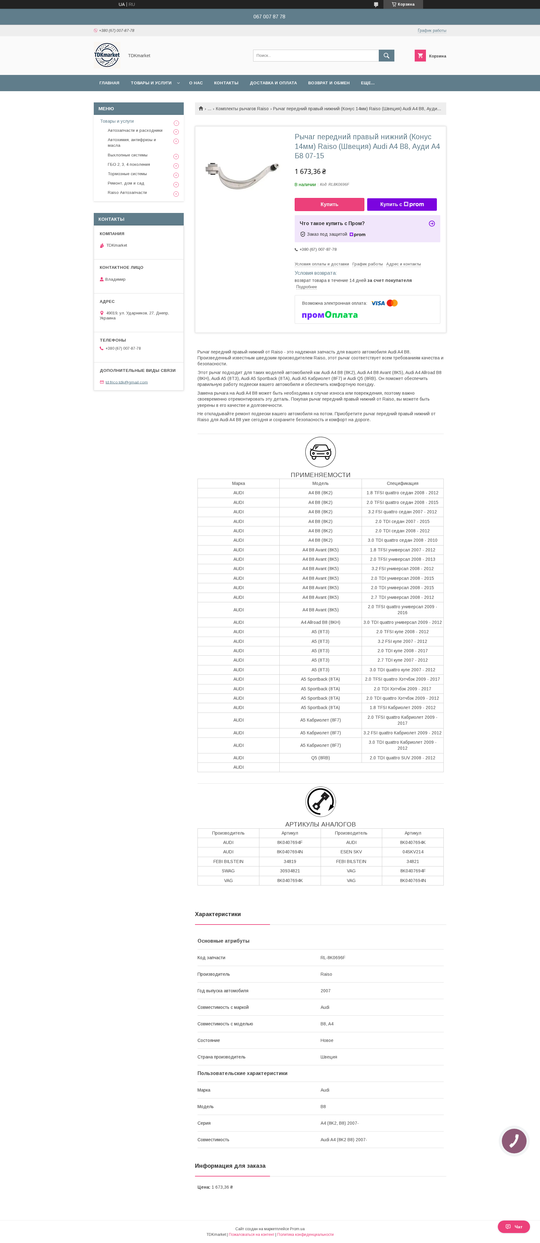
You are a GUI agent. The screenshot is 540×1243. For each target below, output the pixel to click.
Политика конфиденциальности (305, 1234)
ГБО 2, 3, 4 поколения (129, 164)
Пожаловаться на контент (251, 1234)
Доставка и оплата (273, 83)
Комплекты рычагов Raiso (242, 108)
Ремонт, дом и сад (126, 183)
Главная (109, 83)
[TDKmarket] (107, 66)
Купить (329, 204)
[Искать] (386, 56)
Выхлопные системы (128, 155)
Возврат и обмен (329, 83)
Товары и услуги (151, 83)
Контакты (226, 83)
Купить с (391, 204)
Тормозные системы (127, 173)
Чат (518, 1226)
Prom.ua (297, 1229)
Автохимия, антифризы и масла (132, 142)
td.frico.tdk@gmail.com (127, 382)
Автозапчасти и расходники (135, 130)
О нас (196, 83)
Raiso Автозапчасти (127, 192)
